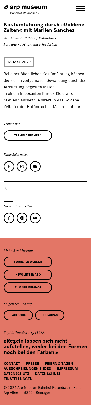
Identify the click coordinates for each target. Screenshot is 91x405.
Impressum (67, 368)
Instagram (49, 315)
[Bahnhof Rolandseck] (26, 7)
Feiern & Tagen (59, 363)
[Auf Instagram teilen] (22, 166)
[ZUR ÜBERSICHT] (7, 188)
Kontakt (12, 363)
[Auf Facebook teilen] (9, 166)
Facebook (18, 315)
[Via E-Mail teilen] (35, 166)
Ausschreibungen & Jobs (27, 368)
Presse (32, 363)
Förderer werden (28, 262)
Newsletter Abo (28, 275)
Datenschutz (16, 374)
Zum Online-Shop (28, 287)
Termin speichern (28, 135)
